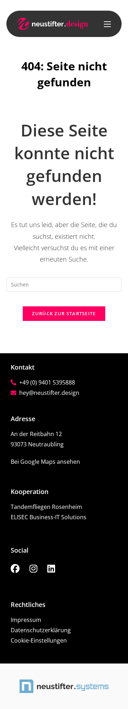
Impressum (26, 620)
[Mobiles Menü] (107, 23)
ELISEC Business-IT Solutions (48, 517)
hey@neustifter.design (47, 393)
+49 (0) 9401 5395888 (45, 382)
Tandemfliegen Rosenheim (46, 507)
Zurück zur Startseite (64, 313)
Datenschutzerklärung (41, 630)
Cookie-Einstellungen (39, 640)
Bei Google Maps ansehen (45, 462)
